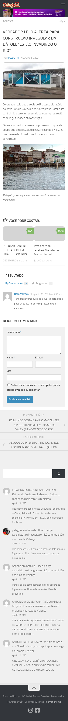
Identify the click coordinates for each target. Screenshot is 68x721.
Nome (11, 357)
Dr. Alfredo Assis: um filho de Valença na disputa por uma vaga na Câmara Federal (38, 646)
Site (9, 370)
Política (8, 21)
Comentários (17, 283)
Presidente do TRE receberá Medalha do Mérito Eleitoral (46, 250)
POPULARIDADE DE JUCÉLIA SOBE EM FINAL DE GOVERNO (15, 250)
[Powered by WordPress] (21, 702)
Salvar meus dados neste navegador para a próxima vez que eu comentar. (33, 387)
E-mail (39, 357)
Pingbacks (43, 283)
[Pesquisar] (58, 473)
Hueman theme (53, 701)
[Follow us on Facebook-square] (37, 710)
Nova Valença (21, 294)
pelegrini (13, 57)
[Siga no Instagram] (30, 710)
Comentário (14, 332)
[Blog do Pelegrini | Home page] (14, 4)
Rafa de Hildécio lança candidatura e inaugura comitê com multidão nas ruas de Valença (38, 534)
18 (62, 231)
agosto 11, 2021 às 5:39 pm (47, 294)
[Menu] (63, 4)
